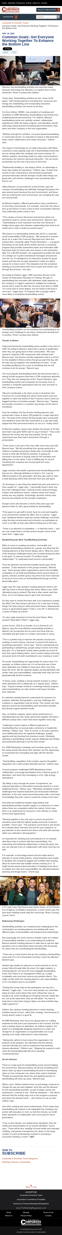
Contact (44, 3)
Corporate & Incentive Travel (15, 23)
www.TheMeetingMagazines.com (31, 1206)
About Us (36, 3)
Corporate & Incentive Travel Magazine (20, 1158)
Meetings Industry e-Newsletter (16, 1162)
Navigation (8, 17)
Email (5, 52)
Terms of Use (48, 1211)
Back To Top (31, 1185)
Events (28, 3)
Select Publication (46, 10)
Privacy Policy (26, 1214)
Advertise (11, 3)
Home (4, 3)
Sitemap (26, 1211)
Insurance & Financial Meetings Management (31, 1202)
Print (14, 52)
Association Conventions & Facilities (31, 1198)
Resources (20, 3)
